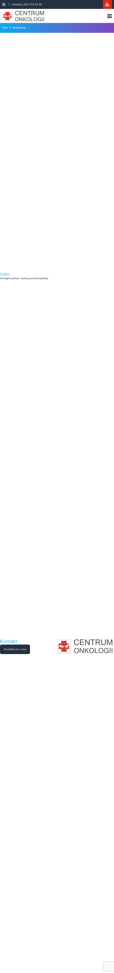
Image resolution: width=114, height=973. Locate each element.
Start (5, 27)
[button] (3, 4)
